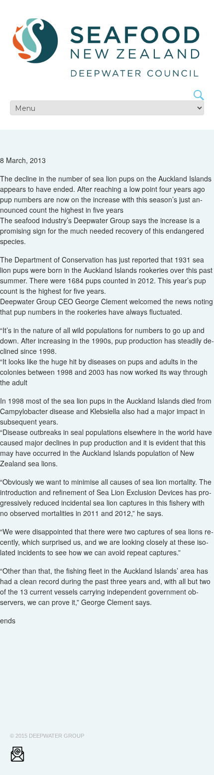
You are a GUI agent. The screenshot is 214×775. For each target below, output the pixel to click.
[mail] (17, 754)
